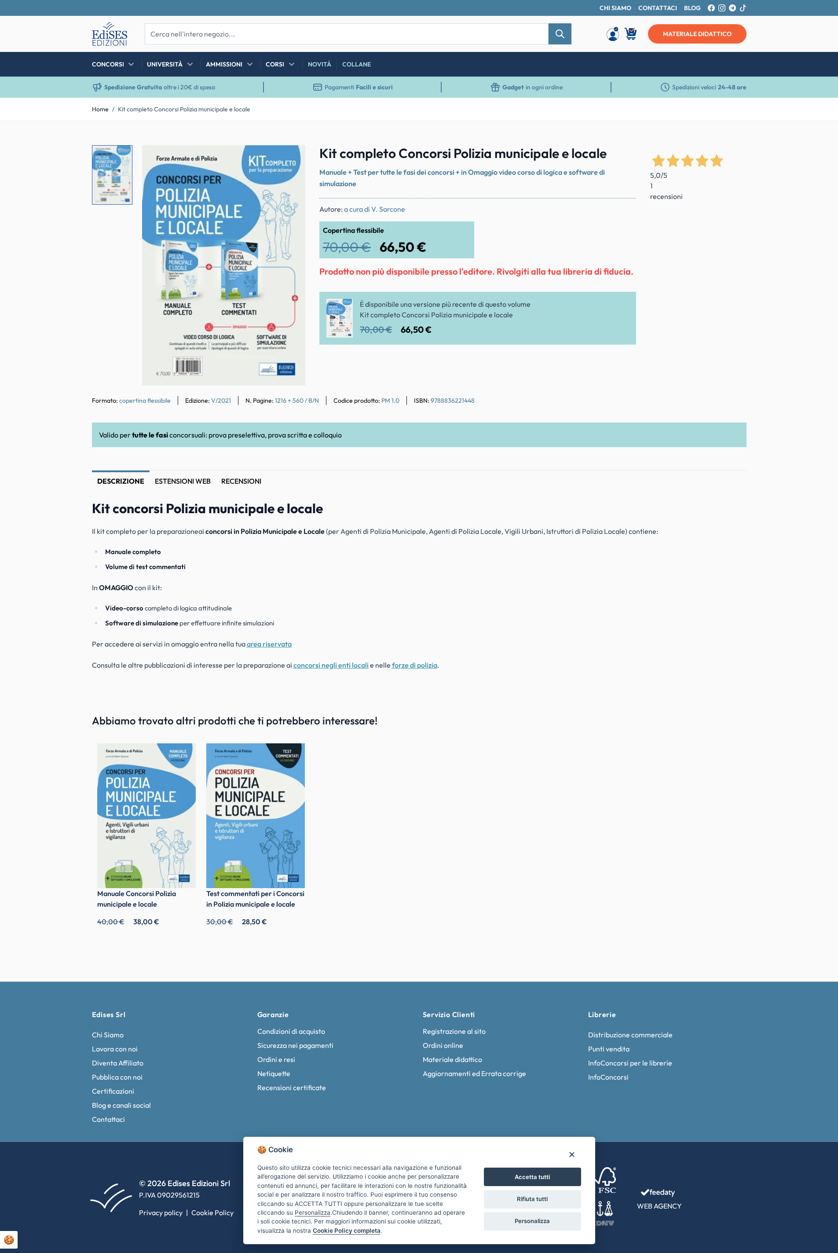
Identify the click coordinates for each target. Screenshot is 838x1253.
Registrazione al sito (454, 1031)
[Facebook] (711, 7)
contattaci (657, 8)
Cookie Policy (212, 1212)
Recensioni (241, 481)
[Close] (572, 1154)
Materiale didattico (452, 1059)
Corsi (275, 64)
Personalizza (532, 1220)
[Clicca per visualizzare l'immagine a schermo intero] (223, 265)
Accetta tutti (532, 1176)
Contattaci (108, 1119)
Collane (356, 64)
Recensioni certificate (291, 1087)
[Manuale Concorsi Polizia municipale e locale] (146, 815)
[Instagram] (721, 7)
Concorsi (108, 64)
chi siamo (615, 8)
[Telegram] (732, 7)
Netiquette (273, 1073)
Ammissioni (224, 64)
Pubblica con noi (117, 1077)
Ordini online (443, 1045)
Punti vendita (608, 1048)
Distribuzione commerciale (630, 1034)
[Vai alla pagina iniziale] (109, 34)
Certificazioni (113, 1091)
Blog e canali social (121, 1105)
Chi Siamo (108, 1034)
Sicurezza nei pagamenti (295, 1045)
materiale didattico (697, 34)
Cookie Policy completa (347, 1230)
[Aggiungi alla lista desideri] (291, 159)
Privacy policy (161, 1212)
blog (692, 8)
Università (165, 64)
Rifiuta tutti (532, 1198)
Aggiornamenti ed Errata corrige (474, 1073)
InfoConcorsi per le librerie (630, 1062)
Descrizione (120, 481)
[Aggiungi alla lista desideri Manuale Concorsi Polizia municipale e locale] (182, 756)
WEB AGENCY (659, 1206)
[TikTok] (743, 7)
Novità (319, 64)
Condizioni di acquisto (291, 1031)
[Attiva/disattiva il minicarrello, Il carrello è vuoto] (631, 34)
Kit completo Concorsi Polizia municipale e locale (184, 109)
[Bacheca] (613, 34)
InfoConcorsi (608, 1077)
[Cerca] (560, 33)
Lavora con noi (115, 1048)
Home (100, 109)
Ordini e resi (276, 1059)
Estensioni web (183, 481)
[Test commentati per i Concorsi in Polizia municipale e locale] (255, 815)
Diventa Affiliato (117, 1062)
